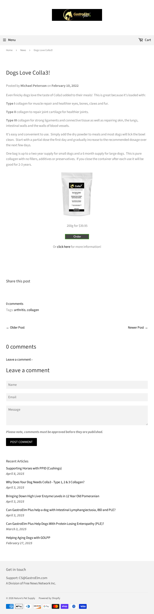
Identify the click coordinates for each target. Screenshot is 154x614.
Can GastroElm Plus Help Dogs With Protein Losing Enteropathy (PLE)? (55, 523)
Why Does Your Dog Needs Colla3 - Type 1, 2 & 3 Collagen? (45, 482)
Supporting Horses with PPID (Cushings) (34, 468)
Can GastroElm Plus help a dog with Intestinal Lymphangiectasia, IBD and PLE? (61, 510)
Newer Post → (138, 327)
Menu (12, 40)
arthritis (19, 310)
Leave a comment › (19, 359)
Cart (147, 40)
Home (9, 50)
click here (63, 246)
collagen (33, 310)
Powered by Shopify (49, 598)
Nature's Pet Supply (24, 598)
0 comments (14, 303)
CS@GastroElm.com (33, 578)
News (23, 50)
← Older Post (15, 327)
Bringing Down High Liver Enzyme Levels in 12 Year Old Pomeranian (52, 496)
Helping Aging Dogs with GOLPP (28, 537)
